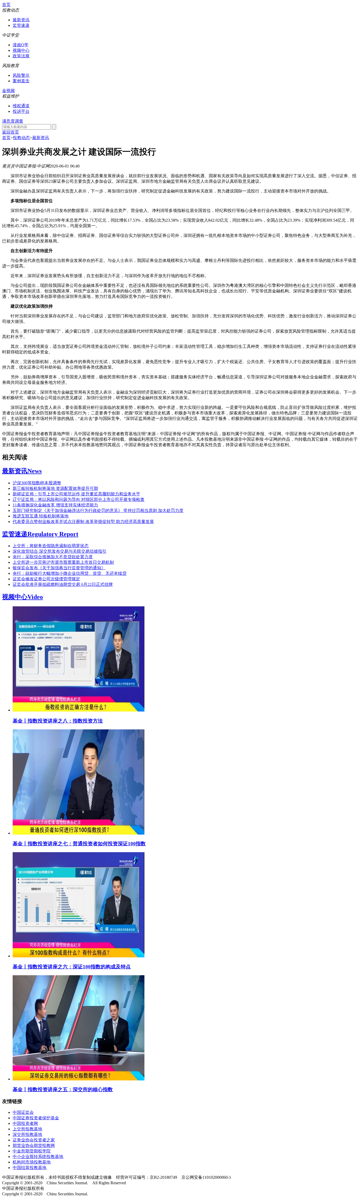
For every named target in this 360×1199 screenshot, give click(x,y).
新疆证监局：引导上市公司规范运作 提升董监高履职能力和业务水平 (76, 494)
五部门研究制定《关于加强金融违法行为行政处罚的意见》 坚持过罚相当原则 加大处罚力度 (98, 510)
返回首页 (10, 132)
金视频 (8, 90)
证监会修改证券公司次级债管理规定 (46, 579)
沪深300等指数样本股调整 (37, 483)
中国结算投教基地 (29, 1167)
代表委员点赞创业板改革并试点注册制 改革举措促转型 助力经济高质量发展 (83, 521)
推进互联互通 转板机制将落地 (41, 516)
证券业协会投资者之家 (34, 1140)
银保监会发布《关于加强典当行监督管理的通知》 (59, 568)
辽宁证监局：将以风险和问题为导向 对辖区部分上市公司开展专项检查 (78, 499)
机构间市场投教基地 (32, 1162)
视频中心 (21, 50)
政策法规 (21, 56)
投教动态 (21, 137)
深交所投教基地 (27, 1134)
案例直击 (21, 81)
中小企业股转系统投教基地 (38, 1156)
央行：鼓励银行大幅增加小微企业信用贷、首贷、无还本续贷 (70, 573)
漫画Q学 (20, 45)
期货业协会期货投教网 (34, 1145)
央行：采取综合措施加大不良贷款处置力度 (53, 557)
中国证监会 (23, 1112)
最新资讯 (21, 20)
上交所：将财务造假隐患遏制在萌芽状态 (51, 545)
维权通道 (21, 106)
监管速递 (21, 25)
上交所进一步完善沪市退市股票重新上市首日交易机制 (63, 562)
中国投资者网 (25, 1123)
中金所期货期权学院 (32, 1151)
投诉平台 (21, 111)
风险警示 (21, 75)
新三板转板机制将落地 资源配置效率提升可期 (55, 488)
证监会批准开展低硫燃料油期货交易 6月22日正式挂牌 (63, 584)
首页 (6, 4)
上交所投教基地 (27, 1129)
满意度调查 (12, 121)
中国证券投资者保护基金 (36, 1118)
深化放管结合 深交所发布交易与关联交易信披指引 (59, 551)
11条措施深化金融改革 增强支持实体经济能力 (55, 505)
